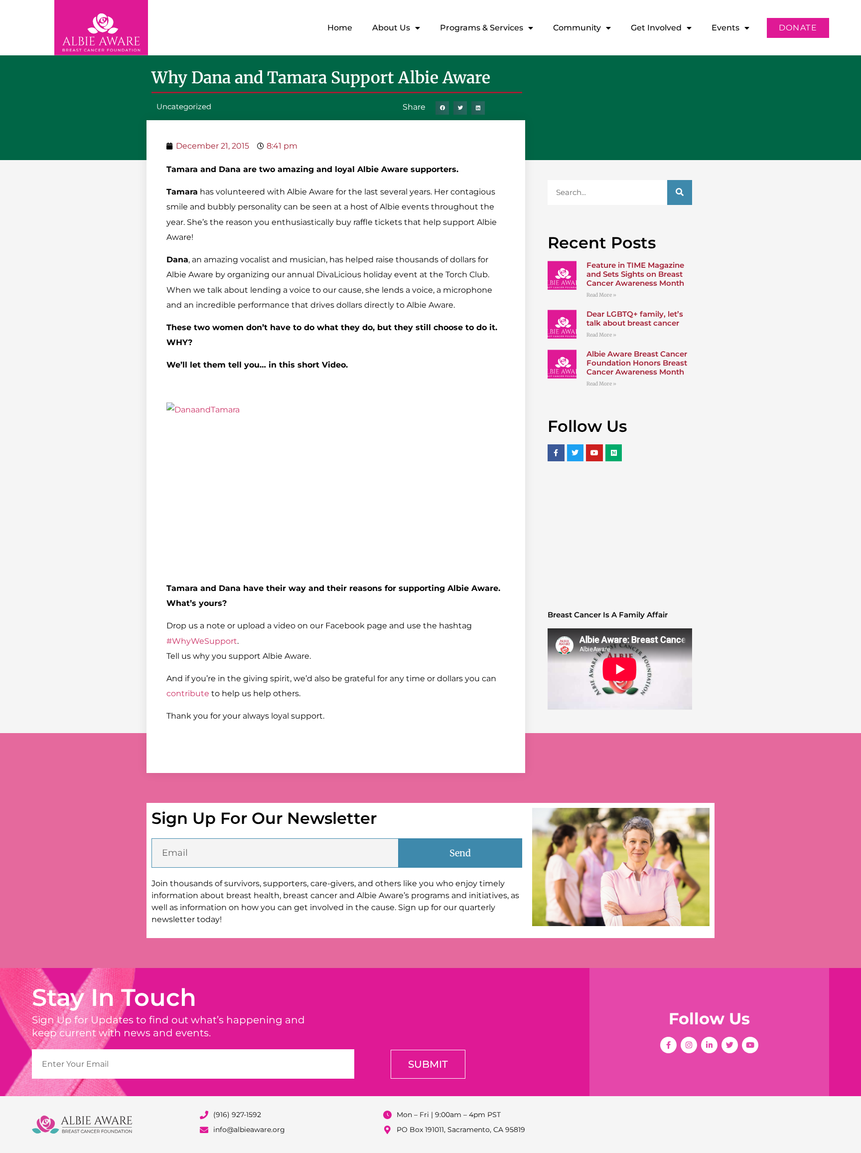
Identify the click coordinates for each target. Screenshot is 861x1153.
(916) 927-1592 (237, 1114)
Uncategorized (183, 106)
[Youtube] (750, 1045)
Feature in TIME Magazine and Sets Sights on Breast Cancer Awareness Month (635, 274)
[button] (442, 108)
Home (339, 27)
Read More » (601, 295)
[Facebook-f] (668, 1045)
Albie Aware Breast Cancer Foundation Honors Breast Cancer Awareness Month (636, 363)
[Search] (679, 192)
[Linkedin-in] (709, 1045)
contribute (188, 693)
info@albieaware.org (249, 1129)
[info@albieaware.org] (204, 1130)
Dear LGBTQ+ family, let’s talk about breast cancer (634, 318)
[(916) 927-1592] (204, 1115)
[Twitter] (729, 1045)
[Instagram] (689, 1045)
